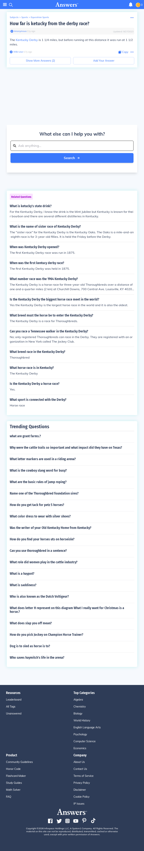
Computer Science (85, 741)
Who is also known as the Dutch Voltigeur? (39, 596)
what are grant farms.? (25, 436)
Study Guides (14, 783)
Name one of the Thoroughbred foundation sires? (44, 493)
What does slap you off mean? (31, 623)
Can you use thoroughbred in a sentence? (38, 551)
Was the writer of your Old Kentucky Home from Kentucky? (50, 528)
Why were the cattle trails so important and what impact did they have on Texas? (66, 448)
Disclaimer (80, 789)
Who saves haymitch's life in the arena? (37, 657)
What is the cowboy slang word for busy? (38, 470)
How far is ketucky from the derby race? (49, 23)
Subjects (14, 17)
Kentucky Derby (27, 40)
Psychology (80, 734)
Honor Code (13, 769)
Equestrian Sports (40, 17)
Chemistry (80, 706)
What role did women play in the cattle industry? (43, 562)
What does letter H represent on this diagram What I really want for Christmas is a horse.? (67, 610)
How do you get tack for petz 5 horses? (37, 505)
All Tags (10, 706)
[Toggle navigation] (5, 4)
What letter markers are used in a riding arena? (43, 459)
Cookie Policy (81, 796)
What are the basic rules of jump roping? (38, 482)
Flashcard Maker (16, 776)
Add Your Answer (103, 60)
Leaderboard (13, 699)
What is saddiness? (23, 585)
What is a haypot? (22, 574)
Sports (24, 17)
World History (82, 720)
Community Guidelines (19, 762)
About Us (79, 762)
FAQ (8, 796)
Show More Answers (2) (40, 60)
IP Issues (79, 803)
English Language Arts (87, 727)
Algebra (78, 699)
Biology (78, 713)
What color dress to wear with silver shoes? (40, 516)
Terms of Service (84, 776)
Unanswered (13, 713)
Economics (80, 748)
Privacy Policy (82, 783)
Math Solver (13, 789)
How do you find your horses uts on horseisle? (42, 539)
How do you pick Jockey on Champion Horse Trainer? (46, 635)
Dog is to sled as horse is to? (30, 646)
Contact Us (80, 769)
